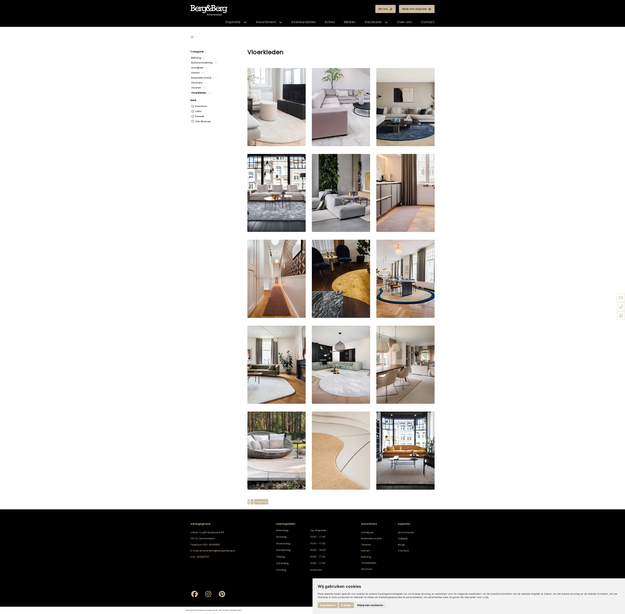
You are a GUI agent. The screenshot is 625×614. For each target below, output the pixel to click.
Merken (350, 22)
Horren (365, 550)
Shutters (366, 569)
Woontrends (406, 532)
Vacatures (373, 22)
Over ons (404, 22)
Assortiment (266, 22)
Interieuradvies (304, 22)
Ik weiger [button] (346, 605)
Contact (428, 22)
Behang (366, 557)
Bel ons (383, 9)
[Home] (192, 37)
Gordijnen (367, 532)
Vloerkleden (368, 563)
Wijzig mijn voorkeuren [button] (370, 605)
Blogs (401, 544)
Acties (330, 22)
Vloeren (366, 544)
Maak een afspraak (414, 9)
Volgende (261, 502)
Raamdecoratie (371, 538)
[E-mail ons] (621, 298)
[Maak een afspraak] (621, 316)
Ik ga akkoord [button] (327, 605)
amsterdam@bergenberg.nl (217, 550)
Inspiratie (233, 22)
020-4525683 (211, 544)
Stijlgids (403, 538)
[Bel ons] (621, 307)
